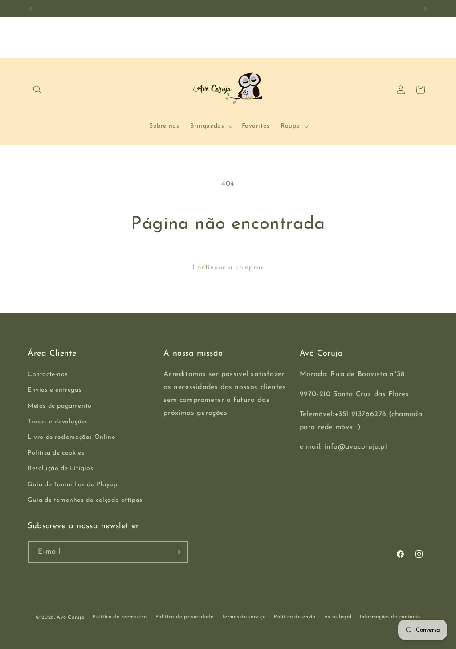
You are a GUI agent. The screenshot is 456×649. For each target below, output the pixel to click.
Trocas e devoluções (58, 421)
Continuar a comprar (228, 268)
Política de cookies (56, 453)
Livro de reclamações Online (71, 437)
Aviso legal (338, 617)
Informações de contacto (390, 617)
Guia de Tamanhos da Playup (73, 484)
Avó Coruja (70, 617)
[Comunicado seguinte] (425, 8)
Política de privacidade (184, 617)
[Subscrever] (177, 552)
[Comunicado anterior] (31, 8)
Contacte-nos (48, 374)
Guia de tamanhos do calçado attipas (85, 500)
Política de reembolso (120, 617)
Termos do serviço (243, 617)
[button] (37, 89)
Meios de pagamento (60, 406)
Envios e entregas (54, 390)
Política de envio (295, 617)
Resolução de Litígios (61, 468)
